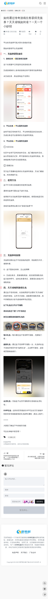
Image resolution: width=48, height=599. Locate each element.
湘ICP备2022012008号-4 (32, 562)
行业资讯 (10, 10)
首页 (4, 10)
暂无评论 (9, 465)
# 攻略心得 (11, 437)
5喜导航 (21, 562)
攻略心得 (17, 10)
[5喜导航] (10, 3)
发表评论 (39, 502)
